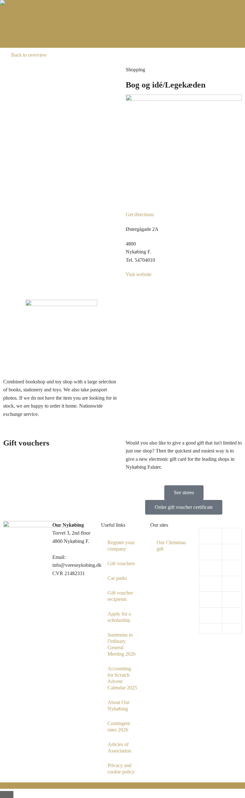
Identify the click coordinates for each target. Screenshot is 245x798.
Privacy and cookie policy (121, 768)
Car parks (117, 578)
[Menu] (122, 40)
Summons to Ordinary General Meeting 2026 (122, 644)
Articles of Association (119, 747)
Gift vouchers (121, 563)
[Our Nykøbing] (17, 4)
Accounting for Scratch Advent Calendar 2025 (122, 678)
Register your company (121, 546)
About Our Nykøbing (119, 705)
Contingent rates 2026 (119, 726)
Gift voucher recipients (120, 596)
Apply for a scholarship (119, 617)
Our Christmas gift (171, 546)
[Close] (6, 794)
